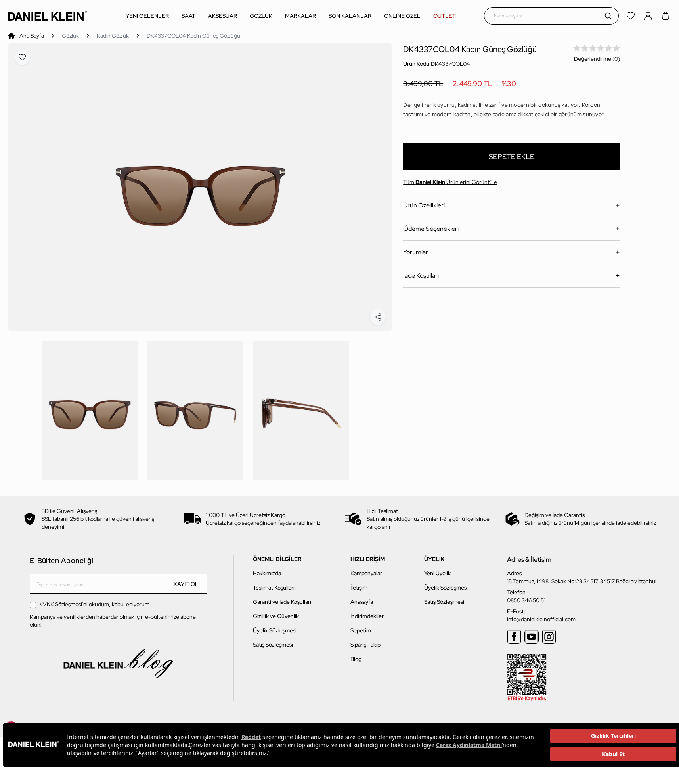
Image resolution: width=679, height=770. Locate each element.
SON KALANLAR (350, 15)
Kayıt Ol (186, 584)
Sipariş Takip (365, 644)
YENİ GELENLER (147, 15)
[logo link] (47, 15)
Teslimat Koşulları (274, 587)
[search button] (608, 16)
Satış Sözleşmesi (273, 644)
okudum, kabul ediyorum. (95, 604)
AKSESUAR (222, 15)
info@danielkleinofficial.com (541, 619)
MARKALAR (300, 15)
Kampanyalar (366, 573)
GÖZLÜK (261, 15)
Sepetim (360, 630)
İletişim (358, 587)
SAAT (188, 15)
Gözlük (70, 35)
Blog (355, 658)
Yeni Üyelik (437, 573)
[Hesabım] (649, 16)
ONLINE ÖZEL (402, 15)
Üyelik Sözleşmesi (274, 630)
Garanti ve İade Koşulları (282, 601)
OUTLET (444, 15)
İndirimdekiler (367, 616)
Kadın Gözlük (113, 35)
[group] (200, 187)
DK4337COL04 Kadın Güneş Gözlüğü (193, 35)
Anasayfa (361, 601)
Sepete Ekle (511, 156)
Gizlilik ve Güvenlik (276, 616)
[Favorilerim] (631, 16)
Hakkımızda (267, 573)
